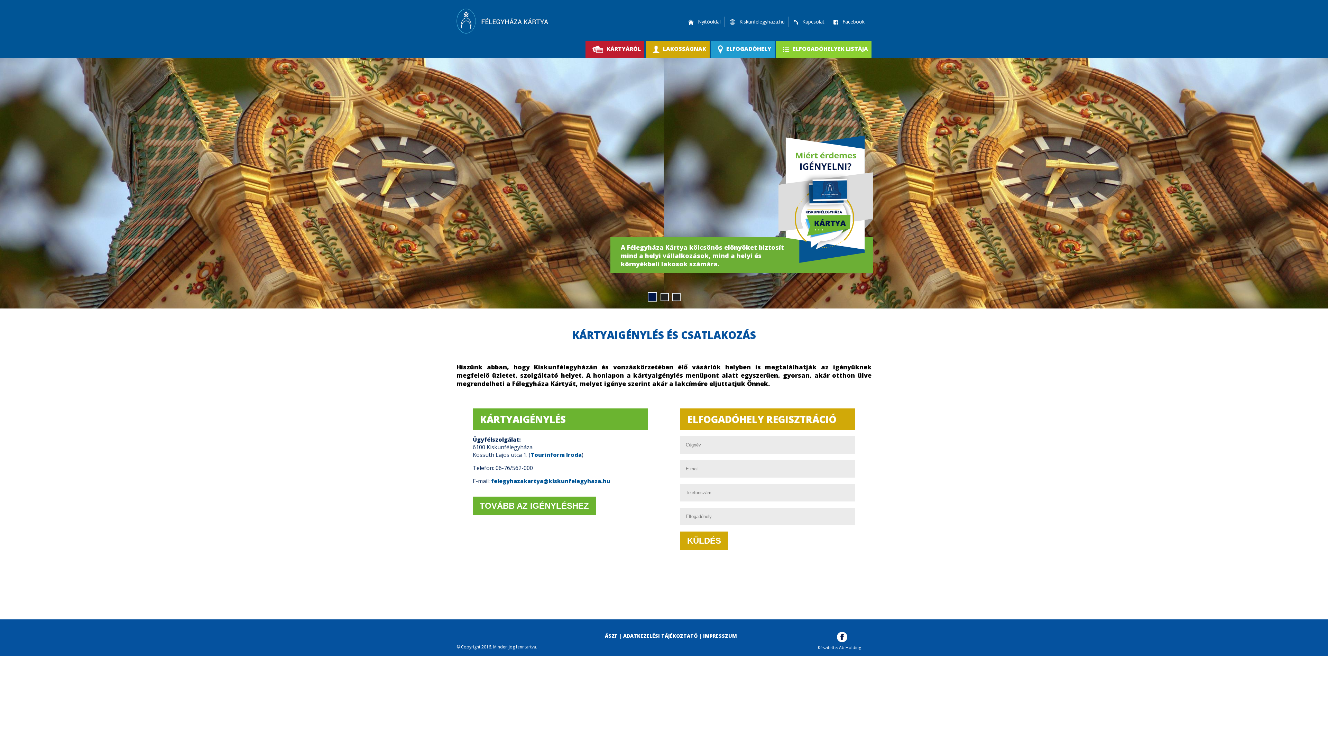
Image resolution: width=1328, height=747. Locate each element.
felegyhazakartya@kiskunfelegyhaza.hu (550, 481)
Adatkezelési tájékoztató (660, 636)
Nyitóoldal (709, 21)
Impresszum (720, 636)
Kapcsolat (812, 21)
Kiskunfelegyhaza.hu (761, 21)
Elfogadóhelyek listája (830, 49)
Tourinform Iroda (556, 455)
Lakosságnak (684, 49)
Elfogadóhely (748, 49)
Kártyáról (624, 49)
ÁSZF (611, 636)
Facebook (853, 21)
